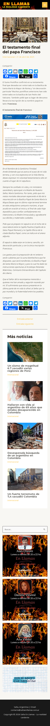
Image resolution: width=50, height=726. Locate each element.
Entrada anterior (25, 319)
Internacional (9, 57)
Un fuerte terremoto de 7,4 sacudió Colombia (23, 495)
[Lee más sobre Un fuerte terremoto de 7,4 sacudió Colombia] (25, 479)
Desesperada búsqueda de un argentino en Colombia (23, 455)
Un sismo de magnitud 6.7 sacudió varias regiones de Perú (22, 368)
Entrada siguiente (25, 324)
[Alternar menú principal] (45, 5)
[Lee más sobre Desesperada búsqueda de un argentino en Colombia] (25, 435)
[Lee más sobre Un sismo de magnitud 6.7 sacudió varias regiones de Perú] (25, 351)
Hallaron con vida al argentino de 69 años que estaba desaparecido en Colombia (24, 408)
